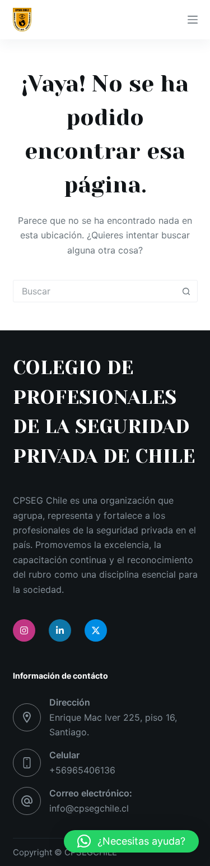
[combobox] (94, 291)
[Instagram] (24, 630)
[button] (131, 841)
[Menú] (193, 20)
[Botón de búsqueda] (186, 291)
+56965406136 (82, 770)
